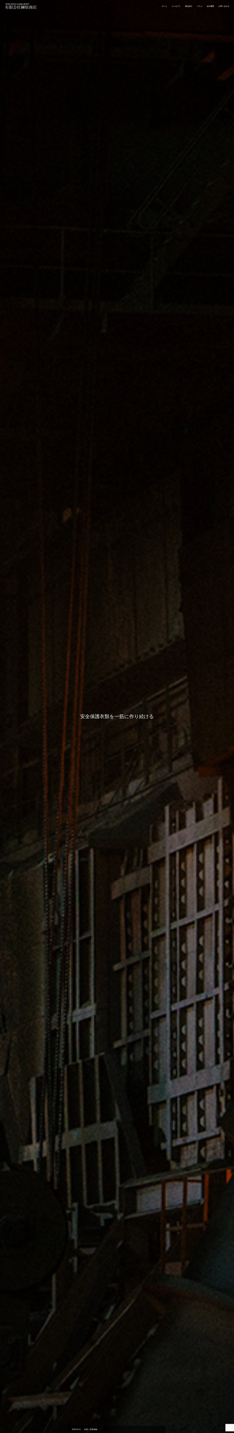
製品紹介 (188, 6)
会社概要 (210, 6)
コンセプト (176, 6)
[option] (117, 716)
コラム (199, 6)
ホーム (164, 6)
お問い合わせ (223, 6)
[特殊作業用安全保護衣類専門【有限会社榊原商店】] (21, 6)
